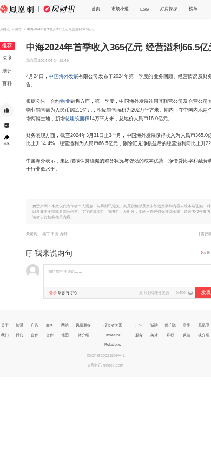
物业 (65, 101)
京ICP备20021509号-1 (106, 355)
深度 (7, 58)
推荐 (7, 45)
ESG (144, 9)
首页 (95, 8)
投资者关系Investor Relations (112, 335)
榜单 (193, 8)
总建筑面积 (77, 118)
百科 (7, 83)
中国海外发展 (63, 76)
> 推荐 (17, 29)
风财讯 (5, 29)
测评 (7, 71)
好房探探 (168, 8)
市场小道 (120, 8)
